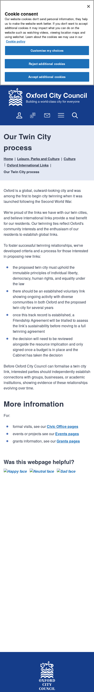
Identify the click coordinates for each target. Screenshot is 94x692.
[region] (47, 42)
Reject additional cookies (47, 64)
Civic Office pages (62, 426)
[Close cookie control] (89, 6)
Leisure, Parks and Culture (38, 158)
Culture (70, 158)
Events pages (67, 433)
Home (8, 158)
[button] (15, 471)
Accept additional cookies (46, 77)
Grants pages (68, 441)
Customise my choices (47, 50)
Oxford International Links (28, 165)
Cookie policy (15, 41)
